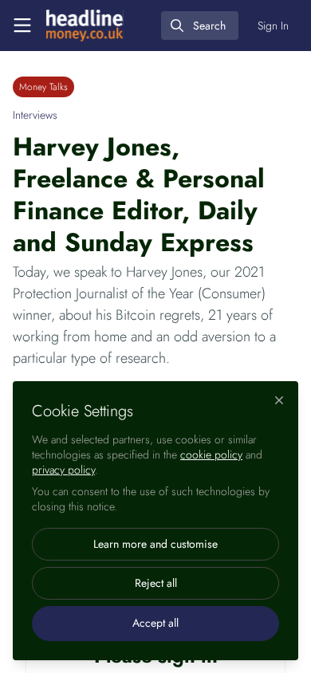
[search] (199, 25)
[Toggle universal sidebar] (22, 25)
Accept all (155, 623)
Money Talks (43, 87)
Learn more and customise (155, 544)
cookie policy (211, 454)
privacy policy (63, 470)
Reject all (156, 583)
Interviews (35, 115)
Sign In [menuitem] (273, 25)
